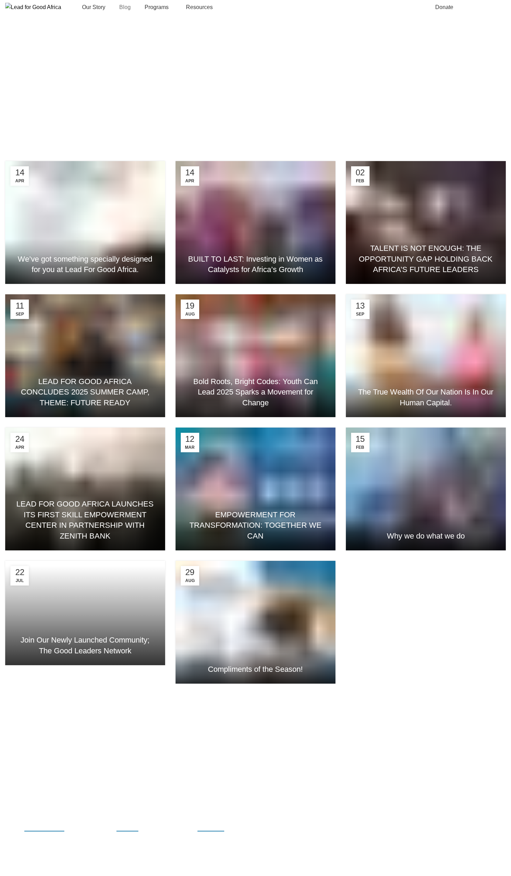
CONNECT (488, 7)
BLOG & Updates (44, 827)
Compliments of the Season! (255, 669)
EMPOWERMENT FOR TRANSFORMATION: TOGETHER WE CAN (255, 525)
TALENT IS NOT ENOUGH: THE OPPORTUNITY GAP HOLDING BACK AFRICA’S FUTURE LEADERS (426, 259)
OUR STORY (210, 827)
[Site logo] (33, 7)
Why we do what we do (426, 536)
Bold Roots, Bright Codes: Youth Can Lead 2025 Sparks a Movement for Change (255, 392)
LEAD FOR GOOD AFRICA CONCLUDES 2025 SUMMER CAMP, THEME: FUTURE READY (85, 392)
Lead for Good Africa (50, 865)
